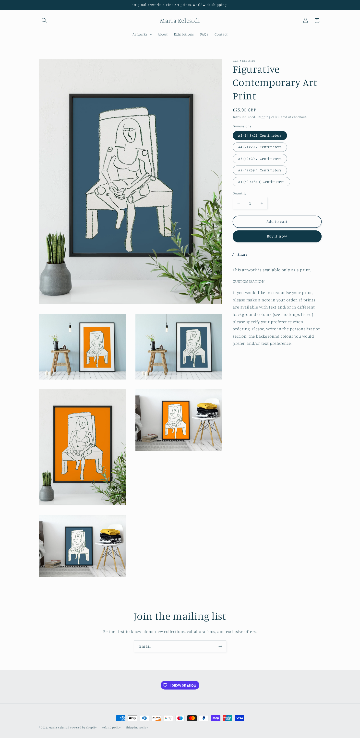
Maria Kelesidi (59, 727)
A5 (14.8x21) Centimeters (260, 135)
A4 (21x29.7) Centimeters (260, 147)
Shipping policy (137, 727)
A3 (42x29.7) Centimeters (260, 158)
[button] (44, 20)
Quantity (239, 193)
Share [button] (242, 254)
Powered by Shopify (83, 727)
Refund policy (111, 727)
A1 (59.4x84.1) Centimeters (261, 181)
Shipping (263, 117)
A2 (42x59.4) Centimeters (260, 170)
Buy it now (277, 236)
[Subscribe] (220, 646)
